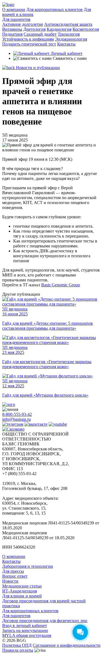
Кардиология (59, 29)
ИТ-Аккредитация (19, 591)
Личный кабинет (65, 53)
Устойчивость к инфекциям (28, 39)
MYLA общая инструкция (26, 635)
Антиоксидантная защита (68, 24)
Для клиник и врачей (22, 596)
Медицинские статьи (22, 586)
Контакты (66, 44)
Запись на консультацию (25, 630)
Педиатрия (12, 34)
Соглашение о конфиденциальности (67, 645)
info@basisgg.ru (16, 419)
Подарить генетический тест (29, 44)
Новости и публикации (37, 67)
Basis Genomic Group (60, 285)
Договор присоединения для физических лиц (44, 620)
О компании (13, 9)
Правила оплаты (17, 650)
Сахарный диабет (40, 34)
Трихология (69, 34)
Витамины (12, 29)
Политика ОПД (17, 645)
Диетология (34, 29)
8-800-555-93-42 (17, 414)
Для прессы (13, 571)
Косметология (86, 29)
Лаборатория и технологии (27, 566)
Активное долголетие (22, 24)
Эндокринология (71, 39)
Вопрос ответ (14, 576)
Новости (10, 581)
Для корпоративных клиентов (54, 9)
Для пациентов (16, 19)
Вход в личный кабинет (24, 625)
